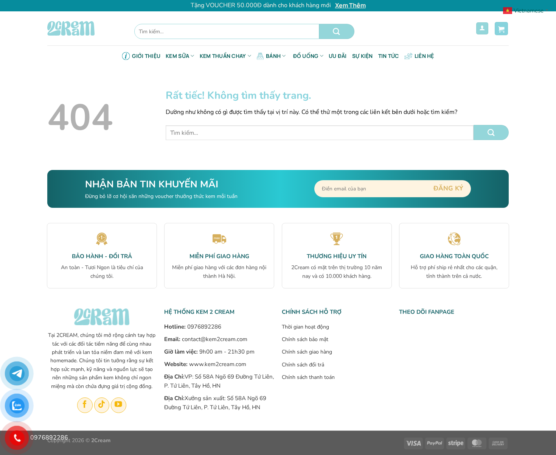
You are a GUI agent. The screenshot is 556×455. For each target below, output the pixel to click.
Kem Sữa (177, 55)
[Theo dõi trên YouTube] (118, 405)
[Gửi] (336, 31)
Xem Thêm (350, 5)
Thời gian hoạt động (305, 326)
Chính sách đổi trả (303, 364)
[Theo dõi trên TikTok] (102, 405)
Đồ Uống (305, 55)
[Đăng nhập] (482, 28)
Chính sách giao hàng (307, 351)
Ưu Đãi (338, 55)
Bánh (273, 55)
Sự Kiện (362, 55)
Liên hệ (424, 55)
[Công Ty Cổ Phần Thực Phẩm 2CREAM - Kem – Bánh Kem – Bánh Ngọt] (85, 28)
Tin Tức (388, 55)
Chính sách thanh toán (308, 377)
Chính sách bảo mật (305, 339)
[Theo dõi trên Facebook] (85, 405)
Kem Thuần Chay (223, 55)
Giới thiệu (146, 55)
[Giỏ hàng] (501, 28)
